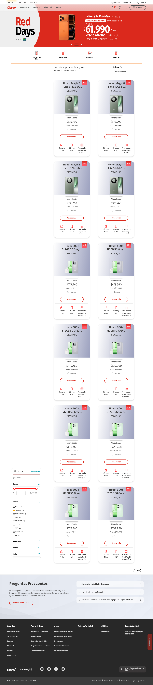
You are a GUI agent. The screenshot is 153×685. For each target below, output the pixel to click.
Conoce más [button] (71, 137)
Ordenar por (118, 67)
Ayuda (58, 7)
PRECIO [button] (15, 484)
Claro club (10, 646)
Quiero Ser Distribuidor (39, 641)
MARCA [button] (15, 502)
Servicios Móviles (13, 632)
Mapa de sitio (96, 681)
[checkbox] (26, 506)
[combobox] (127, 71)
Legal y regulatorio (138, 681)
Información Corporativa (39, 632)
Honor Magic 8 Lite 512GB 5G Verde (72, 85)
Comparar (73, 129)
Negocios (22, 2)
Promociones (11, 655)
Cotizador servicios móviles (63, 632)
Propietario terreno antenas (40, 646)
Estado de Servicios (61, 651)
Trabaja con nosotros (38, 651)
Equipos (10, 641)
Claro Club (48, 7)
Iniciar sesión (105, 632)
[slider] (14, 489)
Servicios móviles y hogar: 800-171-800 (134, 633)
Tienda (35, 7)
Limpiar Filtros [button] (35, 471)
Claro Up (10, 651)
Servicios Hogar (12, 636)
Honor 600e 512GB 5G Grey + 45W (72, 248)
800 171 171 (129, 670)
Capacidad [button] (17, 541)
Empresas (33, 2)
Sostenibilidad (36, 636)
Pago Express (115, 2)
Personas (11, 2)
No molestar (58, 641)
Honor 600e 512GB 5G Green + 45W (71, 410)
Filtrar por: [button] (19, 471)
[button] (113, 7)
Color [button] (15, 554)
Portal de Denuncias (111, 681)
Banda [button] (15, 548)
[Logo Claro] (11, 7)
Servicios (23, 7)
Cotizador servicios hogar (63, 636)
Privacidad (124, 681)
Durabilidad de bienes (61, 646)
